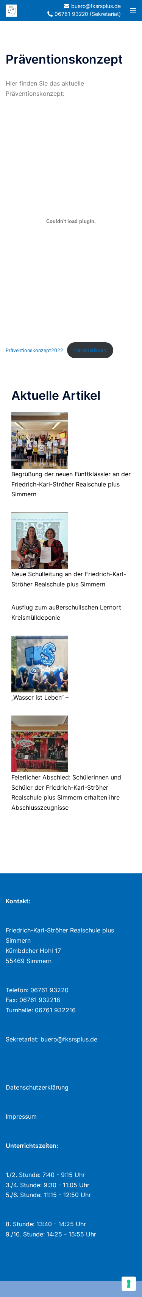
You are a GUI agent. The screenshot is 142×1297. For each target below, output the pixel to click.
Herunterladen (90, 350)
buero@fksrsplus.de (69, 1039)
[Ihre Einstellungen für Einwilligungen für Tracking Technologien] (129, 1284)
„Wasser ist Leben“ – (40, 697)
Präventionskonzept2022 (34, 350)
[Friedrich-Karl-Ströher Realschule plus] (11, 10)
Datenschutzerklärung (37, 1087)
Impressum (21, 1116)
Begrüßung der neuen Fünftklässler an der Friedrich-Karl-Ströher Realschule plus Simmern (71, 484)
